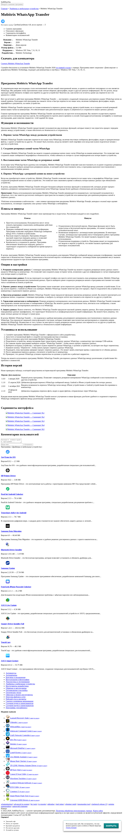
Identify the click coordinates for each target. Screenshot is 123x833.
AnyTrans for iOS (8, 457)
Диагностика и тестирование (18, 682)
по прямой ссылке (63, 68)
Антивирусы (11, 673)
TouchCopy (6, 642)
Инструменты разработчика (17, 686)
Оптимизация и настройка (17, 690)
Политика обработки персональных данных (74, 811)
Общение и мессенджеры (16, 688)
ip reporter (42, 804)
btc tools (34, 804)
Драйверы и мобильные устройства (24, 9)
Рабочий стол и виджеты (16, 699)
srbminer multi (70, 804)
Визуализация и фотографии (17, 680)
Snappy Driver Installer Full (12, 624)
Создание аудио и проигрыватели (19, 703)
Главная (4, 9)
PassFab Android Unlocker (12, 494)
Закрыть (111, 826)
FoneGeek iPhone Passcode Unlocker (16, 587)
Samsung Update (8, 568)
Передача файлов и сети (15, 697)
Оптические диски (13, 693)
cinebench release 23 (99, 804)
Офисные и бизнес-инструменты (19, 695)
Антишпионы (11, 675)
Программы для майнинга (16, 708)
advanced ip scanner (21, 804)
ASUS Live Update (9, 605)
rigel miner (60, 804)
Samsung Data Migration (11, 531)
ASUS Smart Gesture (9, 661)
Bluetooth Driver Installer (11, 550)
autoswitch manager (20, 806)
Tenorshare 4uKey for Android (13, 513)
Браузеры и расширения (15, 677)
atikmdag (50, 804)
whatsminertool (7, 804)
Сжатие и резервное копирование (19, 701)
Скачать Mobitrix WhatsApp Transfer (15, 64)
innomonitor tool (83, 804)
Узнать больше (71, 828)
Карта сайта (98, 811)
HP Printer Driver (8, 476)
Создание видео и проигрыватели (20, 706)
